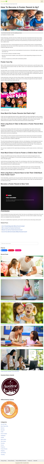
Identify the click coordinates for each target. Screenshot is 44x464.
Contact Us (30, 460)
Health (2, 431)
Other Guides (3, 441)
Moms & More (3, 439)
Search (40, 243)
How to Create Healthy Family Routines (8, 301)
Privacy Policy (3, 460)
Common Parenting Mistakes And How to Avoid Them (11, 277)
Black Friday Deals (4, 426)
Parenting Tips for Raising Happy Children (9, 324)
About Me (35, 460)
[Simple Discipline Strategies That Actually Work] (22, 360)
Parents (2, 445)
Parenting (3, 443)
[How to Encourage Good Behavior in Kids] (22, 336)
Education (3, 429)
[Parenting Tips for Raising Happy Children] (22, 313)
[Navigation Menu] (42, 1)
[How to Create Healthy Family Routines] (22, 290)
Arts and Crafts (3, 424)
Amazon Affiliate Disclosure (21, 460)
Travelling (3, 454)
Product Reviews (4, 448)
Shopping (3, 450)
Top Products (3, 452)
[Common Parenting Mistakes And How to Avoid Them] (22, 266)
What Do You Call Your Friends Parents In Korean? (12, 229)
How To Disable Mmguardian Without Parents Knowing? (13, 226)
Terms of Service (11, 460)
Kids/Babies (3, 435)
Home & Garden (4, 433)
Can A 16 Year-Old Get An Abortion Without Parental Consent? (14, 231)
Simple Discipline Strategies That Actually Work (10, 371)
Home (2, 3)
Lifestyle (2, 437)
